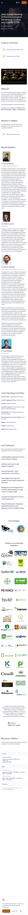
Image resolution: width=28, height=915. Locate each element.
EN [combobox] (19, 2)
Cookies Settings (20, 911)
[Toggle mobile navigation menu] (2, 2)
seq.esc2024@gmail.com (8, 789)
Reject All (14, 911)
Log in (24, 2)
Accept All (6, 911)
